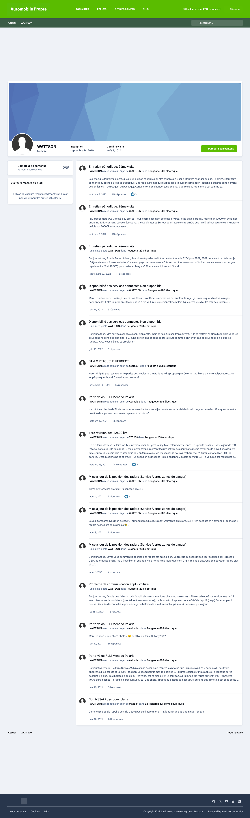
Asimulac (134, 401)
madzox (133, 703)
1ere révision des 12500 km (108, 433)
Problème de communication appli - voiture (119, 584)
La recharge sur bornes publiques (164, 703)
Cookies (35, 811)
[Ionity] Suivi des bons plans (108, 699)
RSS (46, 811)
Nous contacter (18, 811)
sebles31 (134, 365)
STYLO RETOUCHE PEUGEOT (109, 361)
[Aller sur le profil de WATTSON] (82, 168)
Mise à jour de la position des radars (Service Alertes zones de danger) (137, 476)
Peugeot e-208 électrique (163, 171)
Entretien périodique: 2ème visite (111, 166)
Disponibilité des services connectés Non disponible (125, 286)
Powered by (225, 811)
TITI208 (133, 437)
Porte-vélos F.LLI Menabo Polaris (111, 397)
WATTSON (96, 171)
